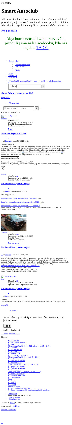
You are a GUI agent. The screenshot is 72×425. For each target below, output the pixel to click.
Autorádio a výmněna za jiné (17, 93)
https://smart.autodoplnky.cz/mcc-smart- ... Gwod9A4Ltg (20, 206)
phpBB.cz (16, 406)
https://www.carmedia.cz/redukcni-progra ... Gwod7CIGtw (21, 202)
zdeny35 (4, 232)
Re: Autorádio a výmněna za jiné (15, 184)
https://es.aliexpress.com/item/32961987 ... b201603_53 (20, 266)
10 (17, 120)
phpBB (12, 402)
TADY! (43, 47)
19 (17, 281)
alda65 (3, 174)
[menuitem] (22, 65)
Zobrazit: (6, 317)
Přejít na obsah (9, 30)
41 (17, 176)
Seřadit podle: (38, 317)
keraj (3, 279)
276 (17, 234)
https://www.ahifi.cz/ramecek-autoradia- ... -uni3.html (19, 198)
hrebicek (4, 118)
